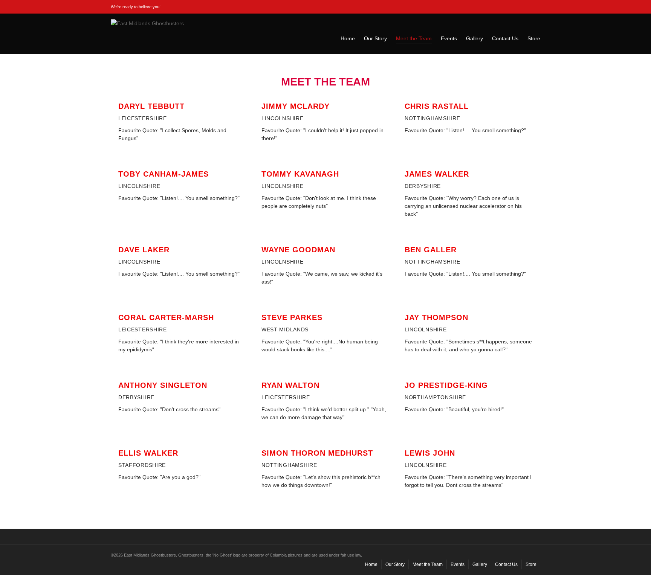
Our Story (375, 38)
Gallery (474, 38)
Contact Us (505, 38)
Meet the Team (414, 38)
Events (449, 38)
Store (533, 38)
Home (348, 38)
